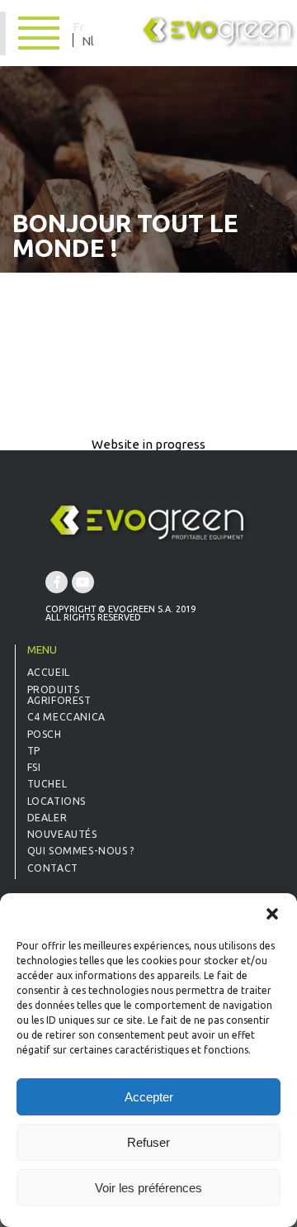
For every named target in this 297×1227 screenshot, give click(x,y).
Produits (53, 689)
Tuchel (47, 783)
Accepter (149, 1097)
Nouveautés (62, 834)
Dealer (47, 817)
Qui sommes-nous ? (80, 850)
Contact (52, 868)
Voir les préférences (148, 1188)
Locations (56, 801)
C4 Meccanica (66, 716)
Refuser (148, 1142)
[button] (272, 914)
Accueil (48, 672)
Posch (44, 734)
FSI (34, 767)
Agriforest (59, 700)
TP (33, 750)
